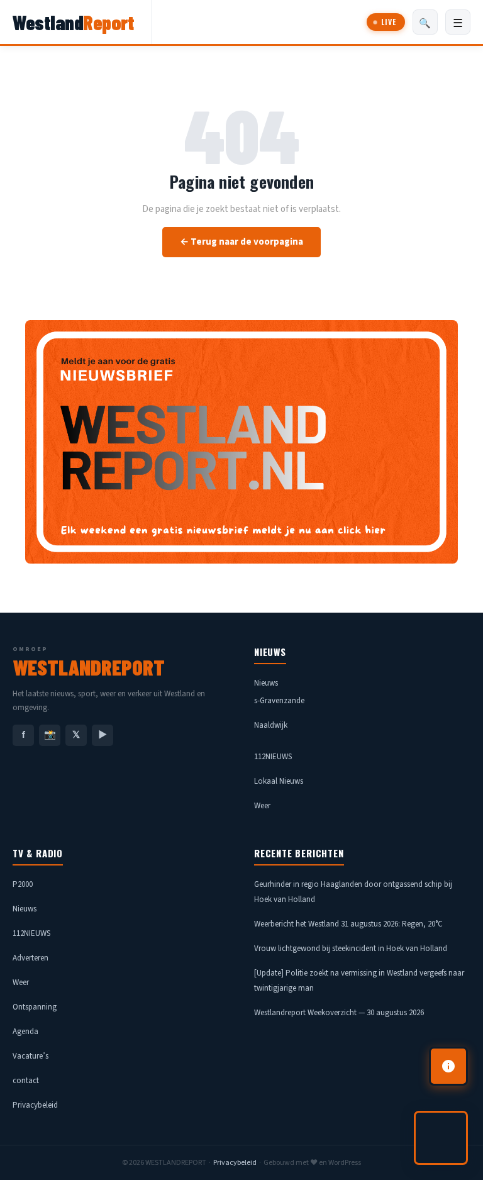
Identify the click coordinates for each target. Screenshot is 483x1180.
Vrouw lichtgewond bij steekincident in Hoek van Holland (350, 948)
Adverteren (30, 958)
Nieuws (266, 683)
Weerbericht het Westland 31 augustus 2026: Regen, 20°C (348, 924)
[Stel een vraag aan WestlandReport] (441, 1138)
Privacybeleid (35, 1105)
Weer (262, 805)
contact (26, 1080)
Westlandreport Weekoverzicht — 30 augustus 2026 (339, 1012)
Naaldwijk (270, 725)
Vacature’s (30, 1056)
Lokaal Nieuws (278, 781)
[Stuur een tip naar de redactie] (448, 1066)
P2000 (23, 884)
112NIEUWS (273, 756)
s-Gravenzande (279, 700)
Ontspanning (35, 1007)
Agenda (25, 1031)
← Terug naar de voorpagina (241, 241)
